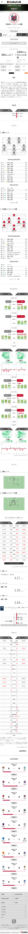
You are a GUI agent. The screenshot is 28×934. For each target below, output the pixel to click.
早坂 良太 (10, 270)
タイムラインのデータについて (20, 455)
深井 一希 (10, 248)
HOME (1, 11)
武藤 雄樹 (10, 199)
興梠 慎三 (10, 179)
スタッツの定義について (22, 746)
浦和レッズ (6, 54)
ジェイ (9, 258)
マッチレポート (14, 43)
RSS (26, 73)
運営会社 (19, 925)
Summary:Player (5, 898)
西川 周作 (10, 162)
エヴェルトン (10, 174)
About (16, 902)
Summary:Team (18, 894)
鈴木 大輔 (10, 166)
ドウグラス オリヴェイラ (13, 276)
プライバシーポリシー (13, 925)
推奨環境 (6, 925)
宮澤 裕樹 (10, 250)
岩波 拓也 (10, 168)
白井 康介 (10, 268)
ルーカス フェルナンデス (13, 252)
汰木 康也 (10, 178)
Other (2, 917)
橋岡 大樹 (10, 164)
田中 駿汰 (10, 241)
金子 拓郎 (10, 246)
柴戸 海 (9, 176)
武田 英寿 (10, 197)
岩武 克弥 (10, 172)
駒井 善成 (10, 256)
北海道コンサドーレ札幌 (22, 55)
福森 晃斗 (10, 245)
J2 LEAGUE (3, 909)
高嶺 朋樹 (10, 272)
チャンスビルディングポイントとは (19, 566)
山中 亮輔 (10, 170)
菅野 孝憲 (10, 239)
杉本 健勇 (10, 181)
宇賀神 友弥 (10, 190)
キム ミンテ (10, 243)
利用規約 (3, 925)
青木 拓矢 (10, 193)
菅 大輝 (9, 274)
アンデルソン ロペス (12, 254)
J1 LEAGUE (3, 906)
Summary (3, 914)
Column (3, 902)
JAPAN (16, 898)
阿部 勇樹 (10, 195)
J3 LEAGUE (3, 911)
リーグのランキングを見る (14, 563)
